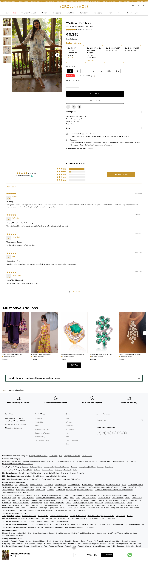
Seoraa (119, 505)
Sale (15, 13)
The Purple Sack (117, 524)
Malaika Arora (77, 533)
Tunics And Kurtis (91, 461)
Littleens (39, 521)
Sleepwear (6, 464)
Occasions (57, 13)
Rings (40, 467)
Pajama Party (72, 490)
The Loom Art (134, 508)
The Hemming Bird (107, 508)
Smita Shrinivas (59, 508)
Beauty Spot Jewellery (35, 527)
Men (111, 13)
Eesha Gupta (122, 495)
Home (4, 390)
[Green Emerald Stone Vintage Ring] (74, 332)
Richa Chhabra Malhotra (10, 505)
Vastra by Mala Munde (48, 510)
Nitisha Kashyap (36, 503)
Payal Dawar (77, 503)
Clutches (37, 470)
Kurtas (45, 473)
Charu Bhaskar (84, 495)
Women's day (132, 487)
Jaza (19, 498)
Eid (140, 487)
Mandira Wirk (12, 500)
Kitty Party (112, 490)
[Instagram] (114, 433)
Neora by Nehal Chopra (21, 503)
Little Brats (30, 521)
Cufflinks (92, 467)
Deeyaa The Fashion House (100, 495)
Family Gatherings (27, 490)
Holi (16, 485)
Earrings (25, 467)
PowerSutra (99, 503)
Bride (59, 487)
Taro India (83, 508)
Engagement (67, 487)
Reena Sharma (120, 503)
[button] (71, 30)
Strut (108, 524)
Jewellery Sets (49, 467)
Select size (70, 66)
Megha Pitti (62, 500)
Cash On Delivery (72, 440)
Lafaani (114, 498)
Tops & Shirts (49, 461)
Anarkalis (80, 461)
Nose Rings (109, 467)
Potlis (30, 470)
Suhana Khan (66, 533)
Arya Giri (37, 495)
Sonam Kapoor (132, 533)
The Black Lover (93, 508)
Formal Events (40, 490)
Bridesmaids (14, 487)
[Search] (133, 6)
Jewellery (84, 13)
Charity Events (83, 490)
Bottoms (102, 461)
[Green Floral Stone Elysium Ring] (103, 332)
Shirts (21, 473)
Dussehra (116, 485)
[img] (11, 194)
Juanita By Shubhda (43, 498)
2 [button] (73, 292)
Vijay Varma (121, 533)
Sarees (24, 461)
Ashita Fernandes (48, 495)
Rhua (129, 503)
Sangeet (31, 487)
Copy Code (71, 58)
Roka (44, 487)
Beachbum (59, 495)
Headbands (67, 470)
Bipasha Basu (101, 533)
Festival (123, 487)
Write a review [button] (121, 174)
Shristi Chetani (20, 508)
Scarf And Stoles (47, 470)
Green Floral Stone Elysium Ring (101, 354)
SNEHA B (70, 508)
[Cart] (144, 6)
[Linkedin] (109, 433)
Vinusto (60, 510)
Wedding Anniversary (125, 490)
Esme (47, 527)
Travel (4, 490)
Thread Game (21, 510)
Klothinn (65, 498)
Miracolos (94, 500)
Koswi (72, 498)
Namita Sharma (134, 500)
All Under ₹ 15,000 (28, 13)
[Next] (57, 55)
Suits (51, 473)
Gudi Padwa (49, 485)
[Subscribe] (142, 420)
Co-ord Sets (39, 461)
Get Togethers (114, 487)
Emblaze (132, 495)
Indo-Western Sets (68, 461)
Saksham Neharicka (86, 505)
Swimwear (15, 464)
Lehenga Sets (15, 461)
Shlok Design (134, 505)
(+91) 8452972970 (19, 425)
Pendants (74, 467)
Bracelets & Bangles (62, 467)
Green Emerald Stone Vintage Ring (72, 354)
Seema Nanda (100, 505)
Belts (75, 470)
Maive (4, 500)
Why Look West (79, 510)
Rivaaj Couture (59, 505)
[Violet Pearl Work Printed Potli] (15, 332)
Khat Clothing (56, 498)
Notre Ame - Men (94, 516)
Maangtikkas (83, 467)
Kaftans (133, 461)
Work (18, 490)
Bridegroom (52, 487)
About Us (38, 418)
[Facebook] (68, 107)
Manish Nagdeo (43, 516)
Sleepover (50, 490)
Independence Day (36, 485)
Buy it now (95, 101)
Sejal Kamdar (110, 505)
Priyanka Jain (109, 503)
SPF (76, 508)
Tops (52, 479)
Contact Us (39, 422)
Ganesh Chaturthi (74, 485)
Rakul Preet (112, 533)
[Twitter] (74, 107)
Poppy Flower (88, 503)
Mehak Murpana (73, 500)
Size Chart (70, 76)
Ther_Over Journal (8, 510)
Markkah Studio (36, 500)
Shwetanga (43, 508)
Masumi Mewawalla (50, 500)
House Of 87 (6, 498)
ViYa (67, 521)
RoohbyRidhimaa (72, 505)
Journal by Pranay (28, 498)
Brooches (100, 467)
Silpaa (51, 508)
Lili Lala (127, 498)
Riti (96, 524)
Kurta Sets (5, 461)
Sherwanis (64, 473)
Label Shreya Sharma (89, 498)
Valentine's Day (7, 485)
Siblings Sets (61, 476)
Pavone (68, 503)
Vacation (11, 490)
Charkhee (74, 495)
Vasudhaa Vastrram (98, 518)
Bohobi (67, 495)
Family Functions (101, 490)
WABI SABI (68, 510)
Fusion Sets (125, 461)
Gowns (58, 461)
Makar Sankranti (60, 485)
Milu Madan (85, 500)
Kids (120, 13)
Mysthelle (123, 500)
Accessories (98, 13)
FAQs (37, 426)
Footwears (58, 470)
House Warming (102, 487)
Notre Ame (54, 503)
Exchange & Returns (42, 433)
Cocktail (38, 487)
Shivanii (126, 505)
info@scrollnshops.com (15, 428)
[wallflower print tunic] (37, 55)
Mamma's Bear (49, 521)
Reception (77, 487)
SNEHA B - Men (55, 518)
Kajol (29, 533)
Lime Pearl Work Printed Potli (41, 354)
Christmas (131, 485)
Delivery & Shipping (42, 429)
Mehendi (24, 487)
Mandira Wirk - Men (29, 516)
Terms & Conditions (42, 440)
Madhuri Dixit (21, 533)
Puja (91, 490)
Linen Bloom (136, 498)
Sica (81, 527)
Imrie (14, 498)
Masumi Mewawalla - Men (59, 516)
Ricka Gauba (25, 505)
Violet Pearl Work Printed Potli (12, 354)
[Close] (74, 547)
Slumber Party (61, 490)
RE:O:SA (130, 516)
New (7, 13)
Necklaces (33, 467)
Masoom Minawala (8, 533)
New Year (139, 485)
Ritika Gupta (48, 505)
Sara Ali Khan (7, 535)
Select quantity (73, 80)
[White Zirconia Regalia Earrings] (132, 332)
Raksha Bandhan (87, 485)
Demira (114, 495)
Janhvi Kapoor (18, 535)
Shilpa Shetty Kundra (40, 533)
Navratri (109, 485)
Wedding (71, 13)
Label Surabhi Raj (104, 498)
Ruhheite (102, 524)
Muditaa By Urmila (112, 500)
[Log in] (138, 6)
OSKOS (61, 503)
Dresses (31, 461)
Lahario (120, 498)
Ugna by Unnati (33, 510)
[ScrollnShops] (74, 6)
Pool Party (91, 487)
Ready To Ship (133, 13)
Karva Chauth (100, 485)
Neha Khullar (6, 503)
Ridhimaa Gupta (36, 505)
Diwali (124, 485)
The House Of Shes (121, 508)
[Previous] (17, 55)
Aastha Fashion (7, 495)
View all (74, 365)
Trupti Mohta (129, 524)
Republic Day (23, 485)
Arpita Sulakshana (25, 495)
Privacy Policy (40, 437)
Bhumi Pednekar (89, 533)
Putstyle (68, 527)
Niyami (46, 503)
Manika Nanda (24, 500)
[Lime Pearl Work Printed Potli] (44, 332)
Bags (25, 470)
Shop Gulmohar (7, 508)
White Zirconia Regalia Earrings (129, 354)
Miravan (101, 500)
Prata (61, 527)
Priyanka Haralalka (107, 516)
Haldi (84, 487)
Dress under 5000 (26, 464)
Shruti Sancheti (32, 508)
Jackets (108, 461)
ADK (16, 495)
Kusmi (78, 498)
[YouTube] (124, 433)
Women (44, 13)
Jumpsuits (116, 461)
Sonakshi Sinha (54, 533)
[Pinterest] (79, 107)
